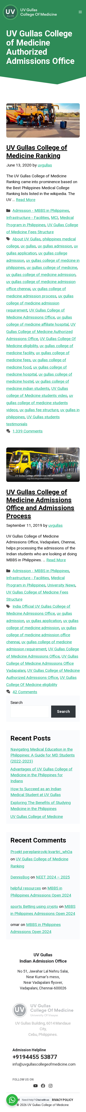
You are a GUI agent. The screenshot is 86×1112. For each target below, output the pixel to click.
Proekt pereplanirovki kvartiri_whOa (41, 851)
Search (16, 702)
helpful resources (25, 888)
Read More (25, 199)
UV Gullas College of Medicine (36, 816)
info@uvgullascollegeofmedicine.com (44, 1064)
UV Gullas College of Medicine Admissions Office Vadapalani (42, 663)
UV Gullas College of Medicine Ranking (36, 151)
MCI (54, 217)
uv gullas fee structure (39, 410)
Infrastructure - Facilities (27, 217)
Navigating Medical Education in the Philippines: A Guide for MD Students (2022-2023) (42, 755)
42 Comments (25, 692)
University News (61, 585)
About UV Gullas (27, 239)
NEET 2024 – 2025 (53, 877)
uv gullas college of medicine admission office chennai (41, 634)
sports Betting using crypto (34, 906)
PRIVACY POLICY (61, 1100)
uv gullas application (43, 620)
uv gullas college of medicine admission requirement (39, 303)
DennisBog (19, 877)
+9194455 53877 (35, 1057)
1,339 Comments (28, 431)
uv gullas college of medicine (52, 267)
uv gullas (28, 246)
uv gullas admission (55, 246)
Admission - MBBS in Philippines (41, 210)
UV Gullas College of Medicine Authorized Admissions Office (41, 331)
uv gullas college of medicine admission (41, 274)
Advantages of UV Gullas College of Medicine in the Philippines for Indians (41, 775)
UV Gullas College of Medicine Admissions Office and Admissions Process (40, 504)
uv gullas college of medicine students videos (39, 402)
